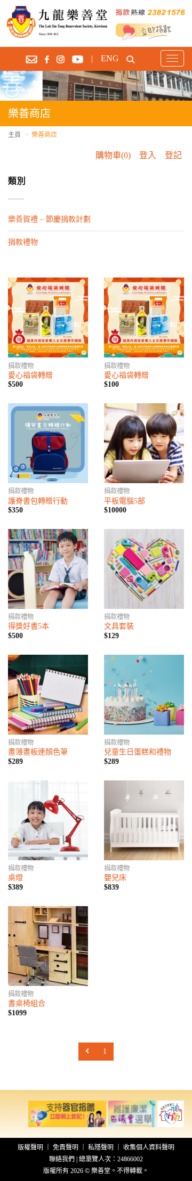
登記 (173, 155)
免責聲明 (65, 1147)
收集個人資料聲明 (148, 1147)
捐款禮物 (23, 242)
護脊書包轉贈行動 (38, 501)
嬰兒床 (115, 878)
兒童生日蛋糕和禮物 (137, 752)
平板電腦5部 (124, 501)
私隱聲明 (101, 1147)
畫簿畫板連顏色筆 (38, 752)
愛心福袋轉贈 (30, 375)
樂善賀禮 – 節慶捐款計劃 (49, 219)
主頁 (14, 135)
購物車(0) (113, 155)
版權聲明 (30, 1147)
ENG (110, 58)
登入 (147, 155)
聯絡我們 (62, 1159)
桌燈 (15, 878)
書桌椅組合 (26, 1003)
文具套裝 (119, 626)
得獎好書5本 (28, 626)
